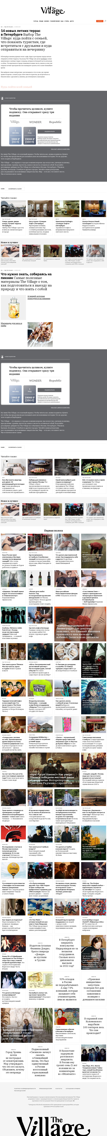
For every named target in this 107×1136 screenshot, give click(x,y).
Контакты (59, 1088)
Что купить (59, 589)
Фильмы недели (33, 662)
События (58, 1027)
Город (35, 21)
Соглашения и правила (73, 1088)
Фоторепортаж (34, 771)
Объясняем (85, 552)
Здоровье (58, 552)
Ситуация (31, 698)
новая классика (6, 625)
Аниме (84, 698)
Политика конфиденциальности (25, 1088)
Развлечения (55, 21)
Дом (3, 477)
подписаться (50, 131)
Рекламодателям (20, 1090)
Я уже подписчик (10, 98)
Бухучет (31, 589)
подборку (44, 59)
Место (57, 219)
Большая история (61, 623)
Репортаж (4, 552)
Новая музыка (86, 662)
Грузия (30, 808)
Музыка (4, 698)
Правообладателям (45, 1088)
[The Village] (53, 12)
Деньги (4, 881)
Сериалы (4, 589)
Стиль (66, 21)
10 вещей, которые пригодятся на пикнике (39, 297)
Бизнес (46, 21)
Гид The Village (8, 26)
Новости (40, 943)
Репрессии (5, 844)
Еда (62, 21)
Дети (72, 21)
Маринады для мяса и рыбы (11, 324)
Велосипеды (59, 808)
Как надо (58, 477)
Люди (41, 21)
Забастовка (32, 735)
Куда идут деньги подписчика (60, 149)
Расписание (32, 844)
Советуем (58, 662)
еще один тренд (86, 844)
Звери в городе (59, 698)
